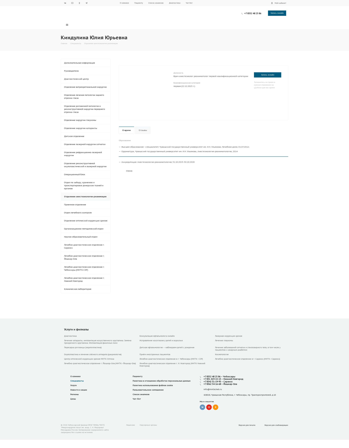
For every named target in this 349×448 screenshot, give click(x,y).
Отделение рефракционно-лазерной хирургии (83, 154)
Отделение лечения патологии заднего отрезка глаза (84, 96)
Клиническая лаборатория (77, 289)
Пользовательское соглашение (148, 390)
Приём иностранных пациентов (154, 354)
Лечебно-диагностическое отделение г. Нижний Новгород (84, 279)
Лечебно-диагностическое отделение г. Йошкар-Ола (84, 257)
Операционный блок (74, 174)
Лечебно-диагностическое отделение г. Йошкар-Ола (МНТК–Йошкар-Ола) (100, 363)
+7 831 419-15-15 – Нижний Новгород (223, 379)
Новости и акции (78, 390)
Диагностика (174, 3)
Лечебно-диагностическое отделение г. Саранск (84, 246)
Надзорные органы (148, 425)
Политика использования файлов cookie (153, 385)
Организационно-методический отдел (83, 228)
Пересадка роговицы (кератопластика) (83, 347)
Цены (73, 399)
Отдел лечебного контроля (78, 212)
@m (209, 389)
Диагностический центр (76, 79)
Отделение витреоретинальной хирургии (85, 87)
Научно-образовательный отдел (80, 236)
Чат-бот (189, 3)
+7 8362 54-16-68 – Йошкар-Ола (220, 384)
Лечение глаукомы (224, 340)
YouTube (72, 3)
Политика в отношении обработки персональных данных (161, 381)
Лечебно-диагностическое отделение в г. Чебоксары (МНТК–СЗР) (171, 359)
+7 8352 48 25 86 (252, 13)
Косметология (221, 354)
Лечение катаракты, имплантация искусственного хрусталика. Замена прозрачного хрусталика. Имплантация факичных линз (97, 341)
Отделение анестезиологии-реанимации (85, 196)
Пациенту (138, 3)
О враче (126, 130)
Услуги (73, 385)
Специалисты (77, 381)
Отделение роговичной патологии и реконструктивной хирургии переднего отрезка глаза (84, 109)
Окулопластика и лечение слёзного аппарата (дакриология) (92, 354)
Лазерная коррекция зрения (228, 336)
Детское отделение (74, 136)
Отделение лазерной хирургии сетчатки (84, 144)
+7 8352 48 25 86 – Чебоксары (219, 376)
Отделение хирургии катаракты (80, 128)
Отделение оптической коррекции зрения (85, 220)
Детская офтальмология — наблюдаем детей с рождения (166, 347)
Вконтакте (65, 3)
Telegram (86, 3)
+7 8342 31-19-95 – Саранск (218, 381)
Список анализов (155, 3)
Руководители (71, 71)
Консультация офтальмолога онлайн (157, 336)
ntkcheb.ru (217, 389)
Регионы (74, 394)
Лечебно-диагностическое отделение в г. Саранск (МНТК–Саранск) (247, 359)
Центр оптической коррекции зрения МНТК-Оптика (89, 359)
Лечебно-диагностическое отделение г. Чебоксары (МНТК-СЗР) (84, 268)
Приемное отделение (75, 204)
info (205, 389)
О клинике (124, 3)
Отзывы (143, 130)
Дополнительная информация (79, 63)
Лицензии (130, 425)
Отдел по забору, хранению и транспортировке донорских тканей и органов (83, 185)
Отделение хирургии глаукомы (80, 120)
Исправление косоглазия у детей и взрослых (161, 340)
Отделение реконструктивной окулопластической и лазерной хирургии (85, 165)
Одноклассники (79, 3)
